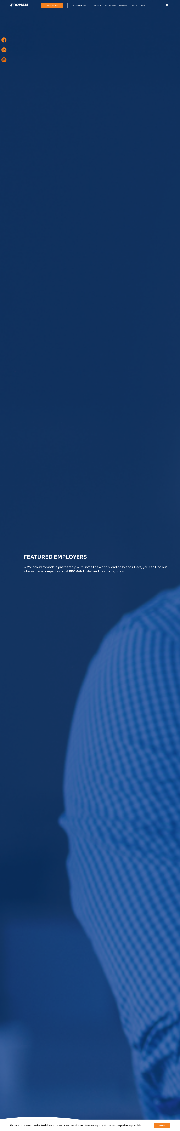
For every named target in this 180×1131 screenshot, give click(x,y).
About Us (98, 6)
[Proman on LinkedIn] (3, 49)
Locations (123, 6)
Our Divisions (110, 6)
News (143, 6)
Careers (134, 6)
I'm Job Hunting (79, 5)
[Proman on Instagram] (3, 59)
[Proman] (19, 5)
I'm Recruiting (52, 5)
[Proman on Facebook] (3, 39)
